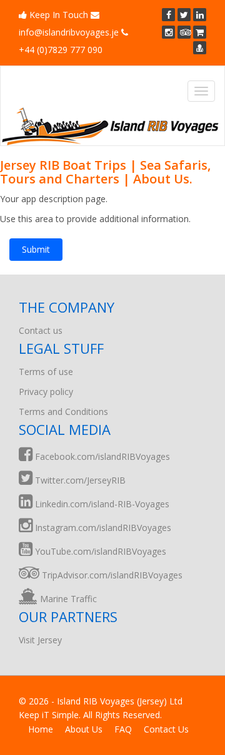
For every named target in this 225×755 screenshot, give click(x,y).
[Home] (110, 126)
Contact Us (166, 729)
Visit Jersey (40, 640)
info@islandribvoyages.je (69, 32)
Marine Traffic (67, 599)
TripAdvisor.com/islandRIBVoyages (110, 575)
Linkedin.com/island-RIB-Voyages (100, 504)
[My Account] (199, 47)
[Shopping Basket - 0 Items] (199, 32)
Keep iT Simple (49, 715)
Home (40, 729)
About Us (83, 729)
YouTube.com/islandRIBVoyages (99, 551)
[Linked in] (199, 14)
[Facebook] (168, 14)
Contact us (40, 330)
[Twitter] (184, 14)
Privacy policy (46, 391)
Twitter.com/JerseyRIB (79, 480)
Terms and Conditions (63, 411)
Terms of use (46, 372)
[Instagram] (168, 32)
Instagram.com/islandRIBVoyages (101, 527)
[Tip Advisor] (184, 32)
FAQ (123, 729)
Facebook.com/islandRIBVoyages (101, 456)
